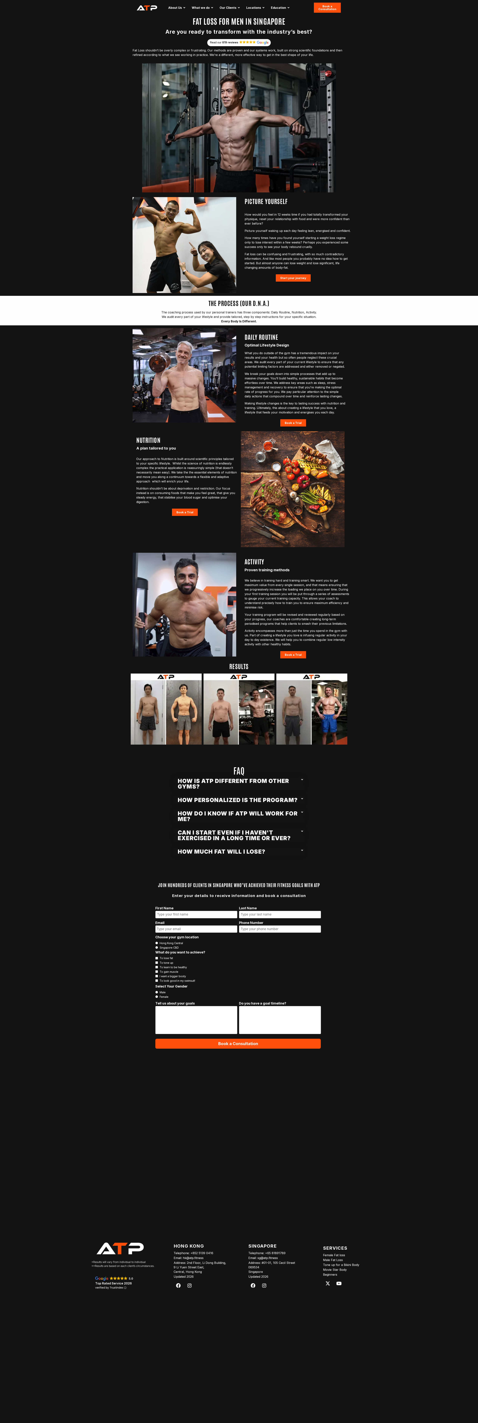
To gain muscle (169, 971)
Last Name (248, 908)
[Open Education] (288, 7)
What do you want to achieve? (180, 952)
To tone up (166, 963)
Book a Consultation (238, 1043)
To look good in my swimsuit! (177, 980)
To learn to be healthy (173, 967)
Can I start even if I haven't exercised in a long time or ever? (234, 835)
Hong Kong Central (171, 943)
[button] (239, 783)
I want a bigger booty (173, 976)
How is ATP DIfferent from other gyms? (233, 784)
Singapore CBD (169, 947)
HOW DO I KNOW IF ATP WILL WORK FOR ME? (238, 816)
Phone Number (251, 923)
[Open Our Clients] (238, 7)
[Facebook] (178, 1285)
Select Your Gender (171, 986)
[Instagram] (189, 1285)
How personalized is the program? (238, 800)
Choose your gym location (177, 937)
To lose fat (166, 958)
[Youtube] (339, 1283)
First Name (164, 908)
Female (164, 997)
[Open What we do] (212, 7)
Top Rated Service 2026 (113, 1283)
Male (163, 992)
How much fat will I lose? (221, 851)
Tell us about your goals (175, 1003)
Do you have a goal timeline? (262, 1003)
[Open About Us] (184, 7)
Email (159, 923)
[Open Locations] (263, 7)
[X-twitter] (327, 1283)
